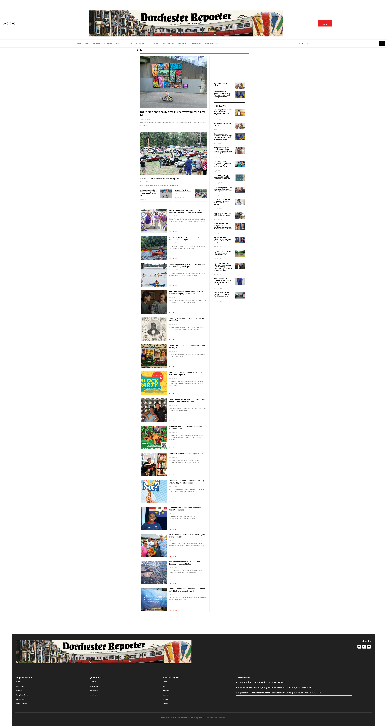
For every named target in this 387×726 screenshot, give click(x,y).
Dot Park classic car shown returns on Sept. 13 (159, 178)
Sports (129, 43)
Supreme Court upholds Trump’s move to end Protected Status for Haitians (222, 202)
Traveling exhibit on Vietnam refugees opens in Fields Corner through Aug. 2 (187, 590)
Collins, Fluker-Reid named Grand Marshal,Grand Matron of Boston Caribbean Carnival (223, 226)
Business (96, 43)
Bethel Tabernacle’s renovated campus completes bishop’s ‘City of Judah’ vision (185, 211)
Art (164, 686)
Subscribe (140, 43)
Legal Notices (168, 43)
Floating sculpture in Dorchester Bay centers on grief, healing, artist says (148, 192)
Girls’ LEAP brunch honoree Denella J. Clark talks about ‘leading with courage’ (222, 281)
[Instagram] (9, 23)
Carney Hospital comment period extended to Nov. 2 (260, 682)
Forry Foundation (22, 695)
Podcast (19, 691)
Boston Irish (20, 699)
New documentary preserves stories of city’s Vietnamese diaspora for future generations (223, 94)
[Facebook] (5, 23)
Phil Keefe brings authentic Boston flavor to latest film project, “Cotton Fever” (186, 292)
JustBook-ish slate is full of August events (186, 454)
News (78, 43)
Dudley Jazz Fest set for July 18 (222, 84)
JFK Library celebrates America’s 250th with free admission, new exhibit (222, 177)
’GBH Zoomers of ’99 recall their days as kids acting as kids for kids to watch (187, 400)
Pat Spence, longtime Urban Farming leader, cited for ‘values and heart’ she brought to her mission (223, 150)
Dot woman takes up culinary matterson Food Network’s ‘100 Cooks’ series (222, 240)
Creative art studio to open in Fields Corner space (223, 214)
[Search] (382, 43)
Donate (18, 682)
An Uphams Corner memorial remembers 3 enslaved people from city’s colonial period (222, 164)
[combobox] (338, 43)
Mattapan (108, 43)
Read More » (144, 126)
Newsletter (20, 686)
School (165, 699)
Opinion (165, 695)
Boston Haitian (21, 704)
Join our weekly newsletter (189, 43)
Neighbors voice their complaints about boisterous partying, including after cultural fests (278, 693)
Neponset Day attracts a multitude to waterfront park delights (184, 238)
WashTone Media (219, 718)
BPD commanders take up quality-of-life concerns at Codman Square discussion (273, 687)
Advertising (153, 43)
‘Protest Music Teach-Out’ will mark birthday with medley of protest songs (186, 482)
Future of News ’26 (213, 43)
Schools (119, 43)
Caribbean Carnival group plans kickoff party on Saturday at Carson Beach (223, 189)
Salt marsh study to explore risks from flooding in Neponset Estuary (184, 563)
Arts (87, 43)
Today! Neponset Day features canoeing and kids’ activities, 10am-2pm (187, 265)
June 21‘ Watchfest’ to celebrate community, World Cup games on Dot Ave (222, 295)
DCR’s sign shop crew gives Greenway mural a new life (172, 113)
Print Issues (94, 691)
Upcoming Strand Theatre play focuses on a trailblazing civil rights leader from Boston (223, 112)
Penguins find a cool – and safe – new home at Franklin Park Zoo (223, 253)
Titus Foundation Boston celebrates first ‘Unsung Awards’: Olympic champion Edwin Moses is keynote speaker (223, 266)
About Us (93, 682)
